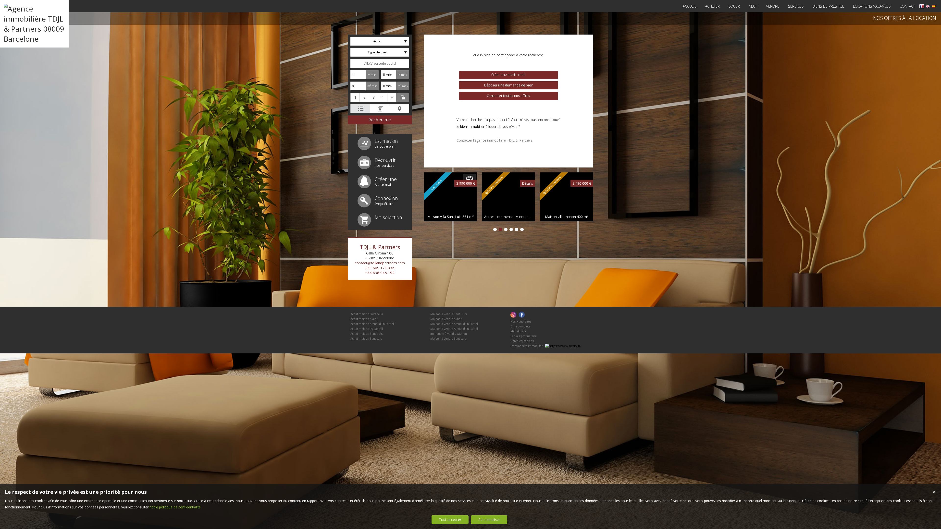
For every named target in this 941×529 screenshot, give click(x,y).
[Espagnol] (933, 7)
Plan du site (518, 331)
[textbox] (379, 63)
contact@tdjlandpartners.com (380, 262)
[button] (354, 97)
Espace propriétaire (523, 336)
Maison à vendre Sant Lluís (448, 314)
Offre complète (520, 326)
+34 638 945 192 (380, 272)
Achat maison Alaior (363, 319)
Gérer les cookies (522, 341)
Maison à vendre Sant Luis (448, 338)
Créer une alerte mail (508, 75)
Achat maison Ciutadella (366, 314)
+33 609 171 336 (380, 267)
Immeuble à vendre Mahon (448, 334)
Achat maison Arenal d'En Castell (372, 324)
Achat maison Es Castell (366, 329)
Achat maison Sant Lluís (366, 334)
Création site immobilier (526, 346)
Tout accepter (450, 519)
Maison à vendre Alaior (445, 319)
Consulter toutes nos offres (508, 96)
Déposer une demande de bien (508, 85)
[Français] (921, 7)
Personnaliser (489, 519)
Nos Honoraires (521, 321)
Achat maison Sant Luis (366, 338)
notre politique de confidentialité (175, 507)
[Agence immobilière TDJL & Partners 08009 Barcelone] (34, 39)
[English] (927, 7)
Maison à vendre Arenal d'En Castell (454, 324)
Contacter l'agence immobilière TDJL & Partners (495, 140)
